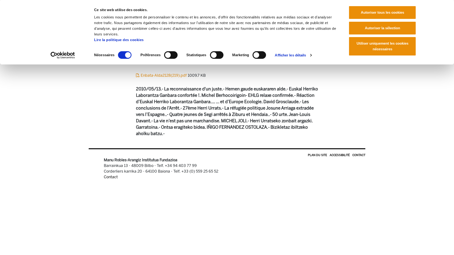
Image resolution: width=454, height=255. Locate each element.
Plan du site (317, 155)
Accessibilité (340, 155)
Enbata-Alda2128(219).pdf (164, 75)
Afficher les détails (290, 55)
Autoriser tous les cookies (382, 12)
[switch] (171, 55)
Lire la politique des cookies (119, 40)
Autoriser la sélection (382, 28)
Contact (358, 155)
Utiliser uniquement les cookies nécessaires (382, 46)
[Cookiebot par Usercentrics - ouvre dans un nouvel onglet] (62, 55)
